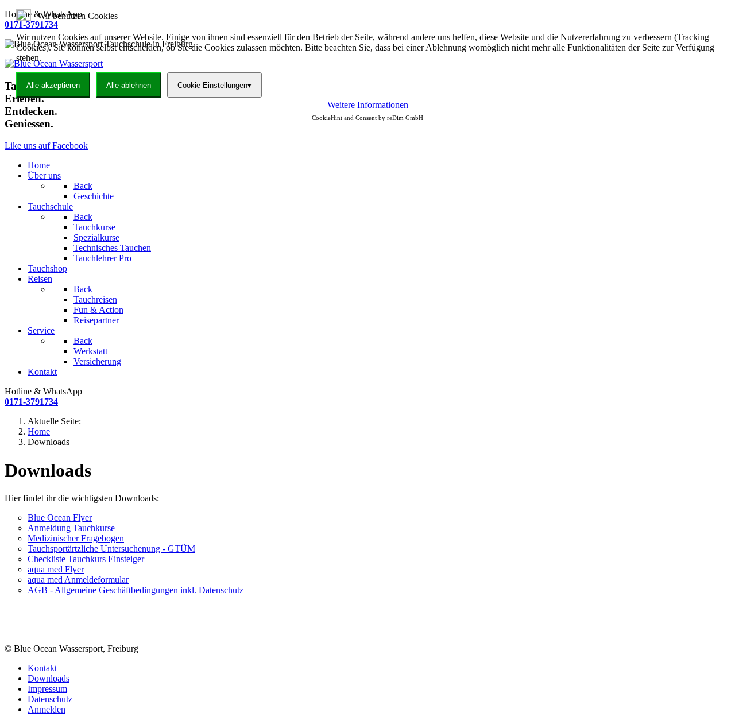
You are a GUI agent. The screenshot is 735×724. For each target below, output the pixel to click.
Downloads (48, 678)
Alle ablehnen (128, 85)
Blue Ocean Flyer (60, 517)
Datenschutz (50, 699)
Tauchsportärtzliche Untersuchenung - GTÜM (111, 548)
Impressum (47, 689)
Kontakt (42, 668)
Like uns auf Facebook (46, 145)
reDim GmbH (405, 117)
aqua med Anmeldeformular (78, 579)
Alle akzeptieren (53, 85)
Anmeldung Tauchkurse (71, 528)
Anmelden (46, 709)
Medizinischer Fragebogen (76, 538)
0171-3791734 (31, 401)
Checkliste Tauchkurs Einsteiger (86, 559)
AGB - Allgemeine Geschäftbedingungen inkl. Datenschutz (135, 590)
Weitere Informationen (367, 105)
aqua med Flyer (56, 569)
